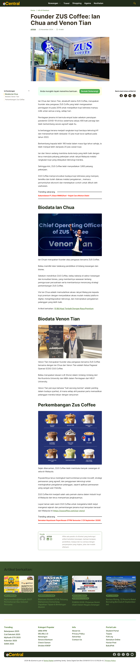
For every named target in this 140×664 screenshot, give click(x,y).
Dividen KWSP (44, 646)
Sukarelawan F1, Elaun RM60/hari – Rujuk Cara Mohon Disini (63, 196)
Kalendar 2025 (10, 641)
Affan (33, 29)
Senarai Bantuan (45, 640)
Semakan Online (113, 640)
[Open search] (134, 3)
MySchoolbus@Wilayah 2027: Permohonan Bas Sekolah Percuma (18, 602)
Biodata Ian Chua (11, 94)
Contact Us (77, 640)
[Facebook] (121, 95)
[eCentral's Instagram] (119, 654)
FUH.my (109, 637)
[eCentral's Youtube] (132, 654)
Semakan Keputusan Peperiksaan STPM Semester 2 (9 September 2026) (69, 520)
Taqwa (109, 634)
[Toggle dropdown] (60, 3)
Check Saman (44, 642)
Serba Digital (48, 660)
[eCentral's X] (123, 654)
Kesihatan (98, 3)
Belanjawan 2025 (11, 631)
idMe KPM (42, 631)
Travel (66, 3)
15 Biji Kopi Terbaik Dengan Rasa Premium (74, 308)
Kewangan (42, 637)
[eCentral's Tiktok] (127, 654)
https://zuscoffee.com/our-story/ (69, 511)
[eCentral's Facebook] (114, 654)
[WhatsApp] (134, 95)
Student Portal (112, 631)
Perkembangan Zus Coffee (14, 99)
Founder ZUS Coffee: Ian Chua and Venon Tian (65, 19)
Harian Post (111, 642)
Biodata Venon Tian (12, 96)
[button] (17, 91)
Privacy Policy (78, 634)
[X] (125, 95)
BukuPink (110, 646)
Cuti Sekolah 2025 (12, 634)
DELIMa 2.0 (43, 634)
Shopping (76, 3)
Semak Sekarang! (89, 91)
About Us (76, 631)
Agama (87, 3)
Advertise (76, 637)
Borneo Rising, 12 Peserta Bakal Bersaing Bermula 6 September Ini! (121, 602)
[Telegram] (130, 95)
